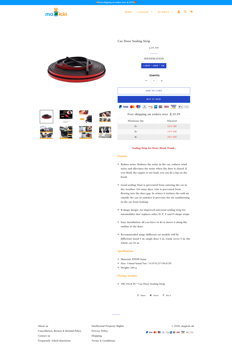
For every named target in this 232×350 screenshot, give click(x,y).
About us (43, 326)
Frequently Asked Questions (54, 340)
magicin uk (187, 326)
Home (128, 12)
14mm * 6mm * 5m (154, 66)
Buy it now (154, 99)
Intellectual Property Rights (108, 326)
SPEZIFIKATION (154, 59)
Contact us (44, 336)
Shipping (97, 336)
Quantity (154, 75)
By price (164, 12)
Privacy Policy (100, 331)
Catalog (143, 12)
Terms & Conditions (103, 340)
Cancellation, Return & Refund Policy (59, 331)
